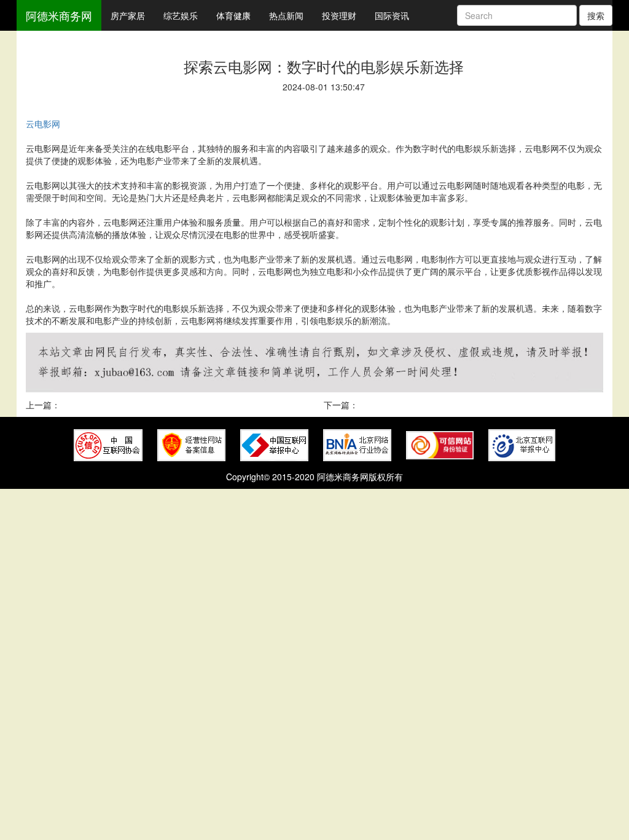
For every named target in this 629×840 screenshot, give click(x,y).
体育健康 (233, 15)
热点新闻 (286, 15)
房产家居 (128, 15)
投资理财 (339, 15)
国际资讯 (392, 15)
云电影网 (43, 123)
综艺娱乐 (180, 15)
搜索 (595, 15)
